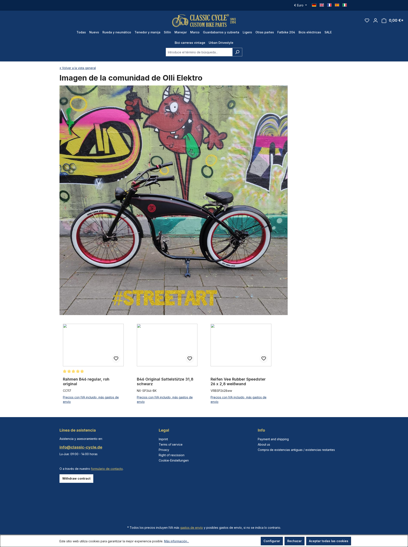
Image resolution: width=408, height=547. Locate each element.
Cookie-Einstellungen (174, 460)
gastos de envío (191, 527)
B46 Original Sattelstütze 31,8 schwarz (165, 381)
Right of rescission (171, 455)
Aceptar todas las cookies (328, 541)
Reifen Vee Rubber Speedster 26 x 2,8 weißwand (238, 381)
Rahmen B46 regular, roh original (86, 381)
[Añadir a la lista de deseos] (116, 358)
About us (264, 444)
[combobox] (199, 52)
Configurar (272, 541)
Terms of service (171, 444)
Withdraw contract (76, 478)
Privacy (164, 450)
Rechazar (294, 541)
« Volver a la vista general (78, 68)
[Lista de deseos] (367, 20)
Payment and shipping (273, 439)
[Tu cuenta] (375, 20)
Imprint (163, 439)
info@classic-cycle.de (81, 447)
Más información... (176, 541)
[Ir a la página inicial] (204, 20)
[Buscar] (237, 52)
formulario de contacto (107, 468)
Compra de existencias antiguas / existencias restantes (296, 450)
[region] (204, 364)
